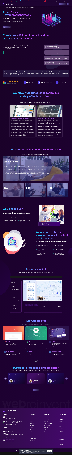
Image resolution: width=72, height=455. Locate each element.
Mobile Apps (47, 425)
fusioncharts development (28, 7)
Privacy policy (59, 450)
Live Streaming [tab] (51, 276)
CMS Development (48, 423)
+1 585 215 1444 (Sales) (9, 431)
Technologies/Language (49, 419)
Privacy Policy (39, 452)
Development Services (49, 416)
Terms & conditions (66, 450)
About (31, 419)
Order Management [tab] (21, 276)
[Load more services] (36, 360)
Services (31, 421)
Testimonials (32, 436)
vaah (61, 419)
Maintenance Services (49, 434)
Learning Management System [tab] (39, 276)
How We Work (33, 438)
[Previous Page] (5, 378)
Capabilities (32, 429)
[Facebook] (13, 440)
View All (36, 390)
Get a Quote (7, 27)
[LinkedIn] (4, 440)
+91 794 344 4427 (14, 434)
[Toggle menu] (39, 4)
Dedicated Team (33, 431)
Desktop (46, 427)
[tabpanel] (36, 296)
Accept (49, 451)
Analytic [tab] (29, 276)
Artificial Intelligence (48, 429)
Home (4, 7)
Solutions (32, 423)
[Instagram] (7, 440)
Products (32, 425)
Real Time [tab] (12, 276)
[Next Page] (66, 378)
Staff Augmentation (34, 434)
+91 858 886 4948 (6, 434)
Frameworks (46, 421)
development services (16, 7)
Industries (46, 431)
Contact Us (62, 4)
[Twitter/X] (10, 440)
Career (31, 427)
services (8, 7)
